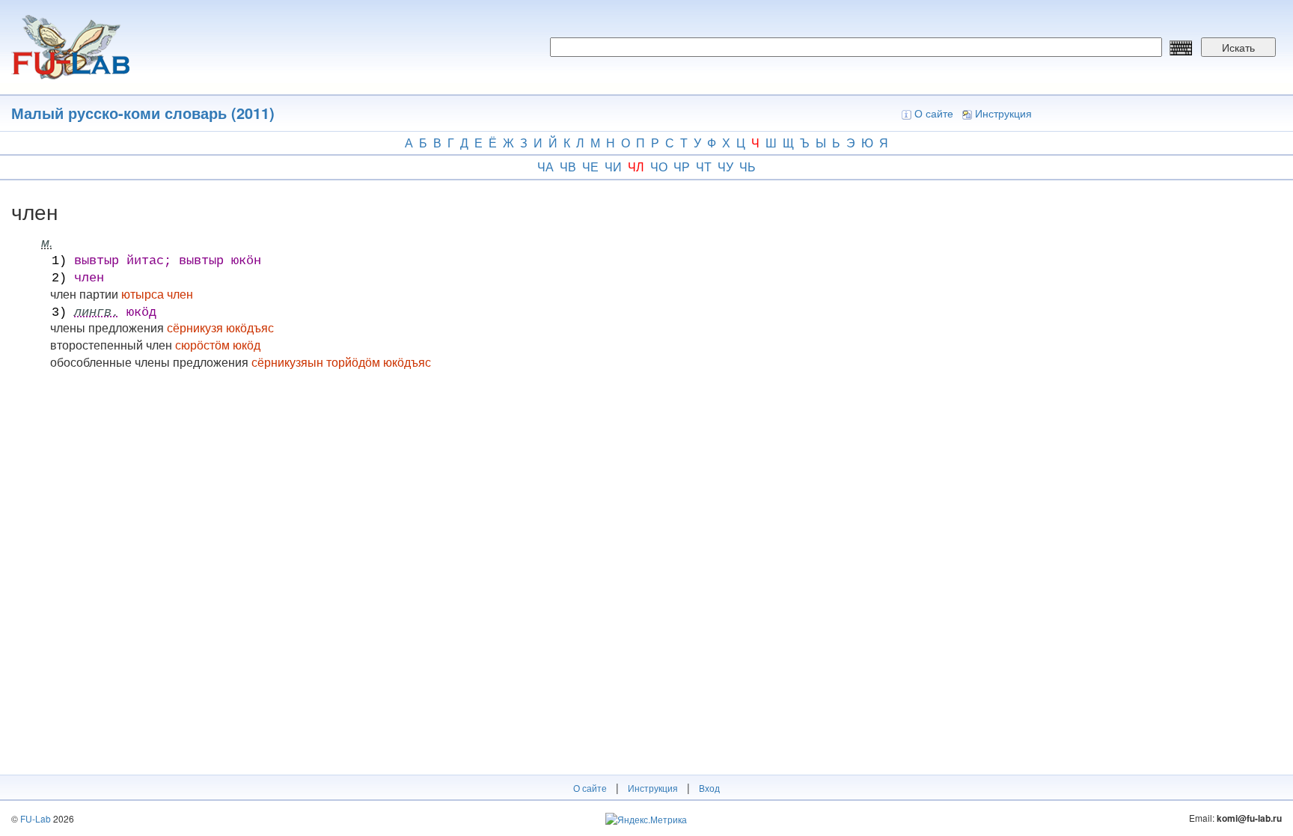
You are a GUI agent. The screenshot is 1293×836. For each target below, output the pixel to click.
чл (636, 166)
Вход (709, 787)
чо (658, 166)
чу (725, 166)
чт (704, 166)
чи (613, 166)
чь (747, 166)
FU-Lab (35, 818)
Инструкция (1003, 113)
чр (681, 166)
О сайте (933, 113)
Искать (1238, 47)
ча (545, 166)
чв (568, 166)
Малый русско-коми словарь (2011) (143, 112)
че (590, 166)
